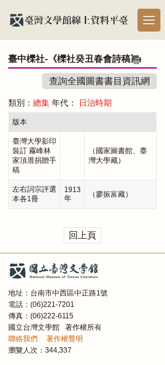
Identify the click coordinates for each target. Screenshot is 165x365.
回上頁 (82, 235)
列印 (136, 59)
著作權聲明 (64, 339)
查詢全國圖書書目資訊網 (99, 81)
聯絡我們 (23, 339)
